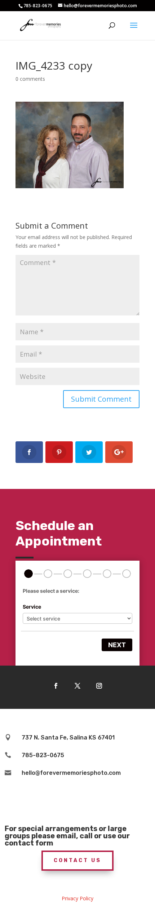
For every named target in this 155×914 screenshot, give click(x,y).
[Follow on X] (77, 686)
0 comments (30, 78)
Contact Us (77, 860)
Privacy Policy (77, 898)
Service (32, 607)
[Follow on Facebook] (55, 686)
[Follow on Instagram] (99, 686)
